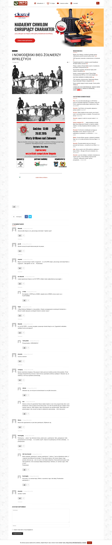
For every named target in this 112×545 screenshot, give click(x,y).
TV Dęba (52, 3)
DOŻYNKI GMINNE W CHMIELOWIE (82, 77)
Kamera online (64, 3)
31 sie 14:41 (76, 152)
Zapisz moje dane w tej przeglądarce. (23, 529)
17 (68, 62)
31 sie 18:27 (83, 110)
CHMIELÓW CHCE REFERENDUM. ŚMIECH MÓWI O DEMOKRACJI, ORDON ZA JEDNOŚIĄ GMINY (86, 88)
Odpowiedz (20, 239)
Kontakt (75, 3)
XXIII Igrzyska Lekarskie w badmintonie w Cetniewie (86, 58)
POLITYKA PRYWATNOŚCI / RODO (76, 542)
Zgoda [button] (89, 542)
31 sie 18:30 (76, 105)
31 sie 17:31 (79, 115)
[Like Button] (14, 206)
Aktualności (40, 3)
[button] (98, 3)
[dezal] (56, 28)
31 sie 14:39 (83, 160)
